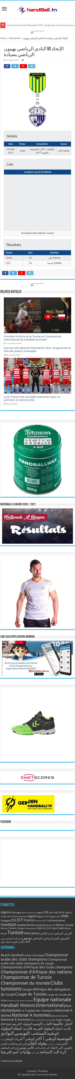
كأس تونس (26, 1048)
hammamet (58, 920)
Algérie (6, 912)
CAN (50, 912)
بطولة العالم (37, 1043)
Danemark (22, 916)
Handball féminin (26, 924)
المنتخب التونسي (30, 1033)
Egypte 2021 (55, 916)
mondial (69, 925)
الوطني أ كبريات (24, 1039)
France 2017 (40, 920)
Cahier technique (34, 955)
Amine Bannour (29, 913)
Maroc (60, 925)
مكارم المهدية (17, 941)
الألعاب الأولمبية (42, 1024)
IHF (54, 925)
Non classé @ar (48, 1020)
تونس (27, 938)
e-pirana (31, 1071)
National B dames (59, 1016)
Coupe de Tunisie (9, 916)
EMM (64, 916)
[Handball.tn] (37, 9)
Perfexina (43, 1071)
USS (8, 263)
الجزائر (50, 934)
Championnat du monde (25, 983)
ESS (13, 920)
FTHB (48, 920)
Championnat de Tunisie (26, 977)
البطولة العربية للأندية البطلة (33, 1029)
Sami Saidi (57, 928)
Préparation (30, 928)
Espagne (5, 920)
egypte (32, 916)
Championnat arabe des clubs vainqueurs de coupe (34, 961)
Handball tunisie (44, 925)
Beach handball (12, 955)
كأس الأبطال (56, 1047)
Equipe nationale (52, 1000)
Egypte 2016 (43, 916)
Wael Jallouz (32, 933)
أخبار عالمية (62, 1023)
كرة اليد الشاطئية (9, 1047)
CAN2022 (68, 913)
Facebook (5, 822)
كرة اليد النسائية (13, 938)
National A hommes (31, 1015)
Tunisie (15, 933)
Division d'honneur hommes (20, 1001)
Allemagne (16, 912)
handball (8, 924)
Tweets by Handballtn (11, 1061)
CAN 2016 (58, 912)
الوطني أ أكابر (45, 1039)
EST (20, 920)
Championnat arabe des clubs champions (34, 957)
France (29, 920)
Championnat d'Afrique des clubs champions (37, 967)
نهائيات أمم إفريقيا (16, 1052)
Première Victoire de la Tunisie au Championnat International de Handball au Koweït (32, 338)
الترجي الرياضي (63, 933)
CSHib (9, 258)
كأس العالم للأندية (42, 1048)
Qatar (40, 928)
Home (3, 38)
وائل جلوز (5, 942)
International (50, 1005)
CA (46, 912)
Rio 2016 (47, 928)
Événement (14, 38)
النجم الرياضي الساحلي (45, 938)
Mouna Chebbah (9, 928)
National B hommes (16, 1019)
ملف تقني (35, 1052)
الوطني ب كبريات (55, 1044)
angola (39, 912)
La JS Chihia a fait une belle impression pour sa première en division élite (32, 398)
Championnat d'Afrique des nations (36, 972)
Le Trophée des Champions (38, 1010)
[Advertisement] (37, 863)
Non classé (36, 1020)
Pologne (21, 928)
